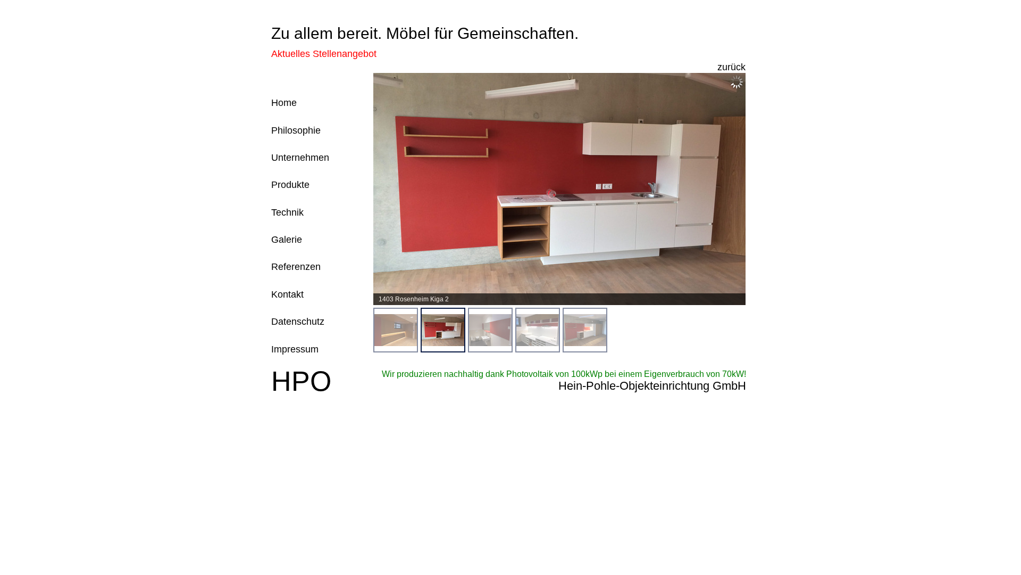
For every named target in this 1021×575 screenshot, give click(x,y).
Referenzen (296, 266)
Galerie (286, 239)
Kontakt (287, 294)
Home (284, 102)
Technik (287, 212)
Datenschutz (297, 321)
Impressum (295, 349)
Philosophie (296, 130)
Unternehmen (300, 157)
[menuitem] (395, 330)
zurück (731, 67)
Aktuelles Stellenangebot (323, 53)
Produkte (290, 184)
